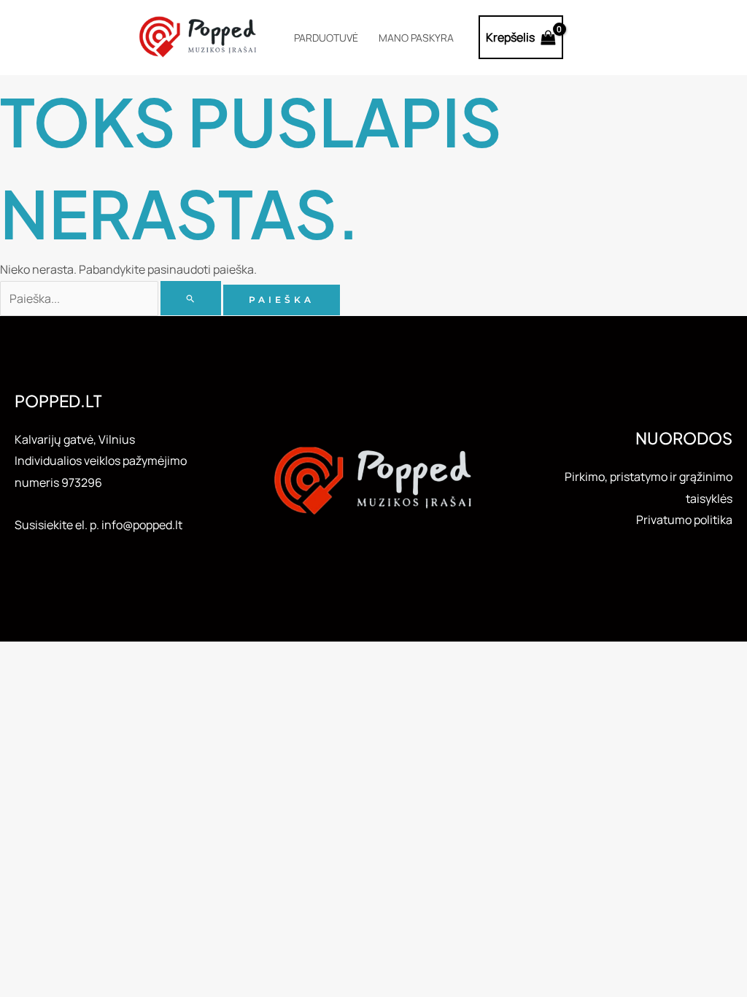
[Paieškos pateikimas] (190, 298)
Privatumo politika (684, 520)
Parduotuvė (326, 38)
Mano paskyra (416, 38)
